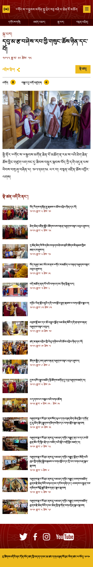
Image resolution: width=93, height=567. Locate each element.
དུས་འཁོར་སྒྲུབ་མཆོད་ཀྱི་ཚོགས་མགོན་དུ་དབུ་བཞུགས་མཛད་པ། (57, 380)
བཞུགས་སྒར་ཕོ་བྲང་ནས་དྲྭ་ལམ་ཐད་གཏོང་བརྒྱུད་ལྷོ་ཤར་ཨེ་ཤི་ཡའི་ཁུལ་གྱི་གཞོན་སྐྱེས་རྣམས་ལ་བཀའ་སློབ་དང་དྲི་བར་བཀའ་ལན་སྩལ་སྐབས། (59, 462)
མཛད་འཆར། (39, 22)
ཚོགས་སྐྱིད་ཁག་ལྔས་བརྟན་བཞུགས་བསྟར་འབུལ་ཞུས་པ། (54, 361)
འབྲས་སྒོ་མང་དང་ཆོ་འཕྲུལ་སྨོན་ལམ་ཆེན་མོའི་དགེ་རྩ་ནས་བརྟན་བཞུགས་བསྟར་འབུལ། (58, 324)
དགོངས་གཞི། (14, 22)
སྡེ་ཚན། (83, 69)
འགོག (5, 82)
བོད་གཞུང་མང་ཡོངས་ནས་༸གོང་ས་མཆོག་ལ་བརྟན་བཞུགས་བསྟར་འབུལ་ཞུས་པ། (60, 267)
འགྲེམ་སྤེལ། (8, 70)
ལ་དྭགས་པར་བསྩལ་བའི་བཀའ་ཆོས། (46, 399)
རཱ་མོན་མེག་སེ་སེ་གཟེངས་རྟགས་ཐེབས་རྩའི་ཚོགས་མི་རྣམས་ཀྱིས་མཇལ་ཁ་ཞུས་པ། (58, 248)
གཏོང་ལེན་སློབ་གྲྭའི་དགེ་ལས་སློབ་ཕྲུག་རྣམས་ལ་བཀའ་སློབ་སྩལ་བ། (59, 303)
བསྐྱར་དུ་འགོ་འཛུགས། (32, 82)
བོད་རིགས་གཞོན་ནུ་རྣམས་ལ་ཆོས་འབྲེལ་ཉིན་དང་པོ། (53, 207)
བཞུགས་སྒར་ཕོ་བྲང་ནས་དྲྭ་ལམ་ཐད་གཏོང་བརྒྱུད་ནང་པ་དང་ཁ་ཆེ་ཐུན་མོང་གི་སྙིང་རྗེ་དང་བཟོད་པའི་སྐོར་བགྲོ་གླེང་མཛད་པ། (59, 440)
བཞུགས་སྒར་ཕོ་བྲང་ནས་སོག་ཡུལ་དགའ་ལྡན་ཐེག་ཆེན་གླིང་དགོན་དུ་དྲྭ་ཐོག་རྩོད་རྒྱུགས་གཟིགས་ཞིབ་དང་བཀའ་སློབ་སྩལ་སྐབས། (59, 421)
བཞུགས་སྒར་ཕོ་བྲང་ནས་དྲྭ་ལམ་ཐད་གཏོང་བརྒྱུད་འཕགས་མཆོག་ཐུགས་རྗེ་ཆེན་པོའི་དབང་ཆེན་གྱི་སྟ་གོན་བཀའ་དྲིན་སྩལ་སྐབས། (59, 503)
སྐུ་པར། (61, 22)
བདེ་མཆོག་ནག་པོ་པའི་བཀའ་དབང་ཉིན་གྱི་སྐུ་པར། (52, 284)
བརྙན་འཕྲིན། (82, 22)
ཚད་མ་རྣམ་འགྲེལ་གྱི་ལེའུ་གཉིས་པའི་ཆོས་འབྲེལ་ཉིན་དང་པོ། (56, 341)
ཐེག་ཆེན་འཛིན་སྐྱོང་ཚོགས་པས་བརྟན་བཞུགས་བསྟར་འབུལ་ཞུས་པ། (59, 226)
